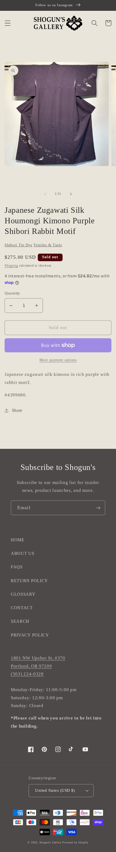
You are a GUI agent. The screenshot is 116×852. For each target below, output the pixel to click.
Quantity (12, 293)
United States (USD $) (55, 790)
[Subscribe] (98, 507)
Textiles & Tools (47, 245)
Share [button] (17, 410)
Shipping (11, 265)
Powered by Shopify (75, 842)
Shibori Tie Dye (18, 245)
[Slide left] (45, 194)
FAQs (17, 567)
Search (20, 621)
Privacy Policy (30, 635)
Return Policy (29, 580)
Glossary (23, 594)
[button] (8, 23)
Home (18, 540)
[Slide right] (71, 194)
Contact (22, 607)
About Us (23, 553)
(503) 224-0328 (27, 674)
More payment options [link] (58, 360)
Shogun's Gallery (50, 842)
